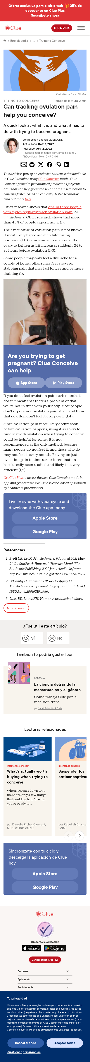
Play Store (65, 382)
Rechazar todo (25, 1043)
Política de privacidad (40, 1029)
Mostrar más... (16, 608)
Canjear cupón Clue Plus (45, 959)
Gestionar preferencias (24, 1052)
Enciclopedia (19, 40)
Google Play (45, 531)
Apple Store (45, 518)
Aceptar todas (64, 1043)
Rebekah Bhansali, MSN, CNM (45, 140)
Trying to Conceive (52, 40)
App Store (29, 382)
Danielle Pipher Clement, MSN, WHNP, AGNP (26, 826)
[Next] (79, 836)
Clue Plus (61, 28)
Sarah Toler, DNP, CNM (44, 156)
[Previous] (68, 836)
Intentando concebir (18, 766)
